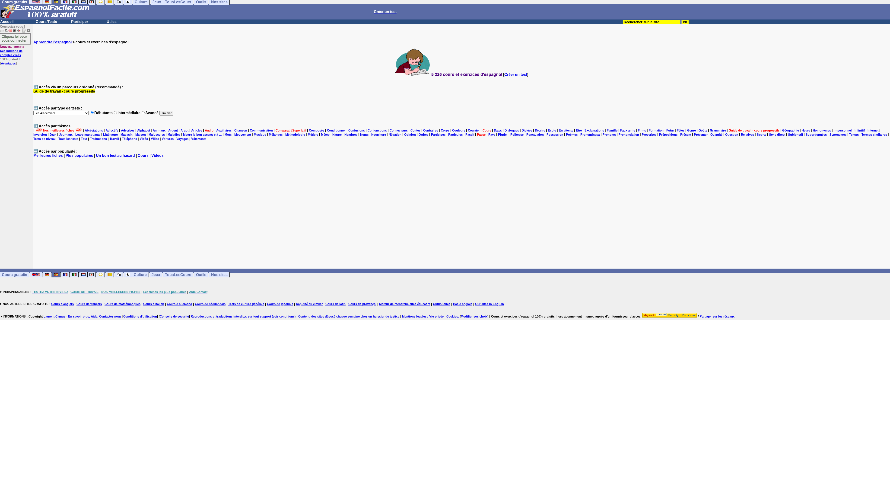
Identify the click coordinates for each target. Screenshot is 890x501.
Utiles (112, 22)
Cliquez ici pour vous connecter (14, 38)
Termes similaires (874, 134)
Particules (455, 134)
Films (642, 130)
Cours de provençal (362, 304)
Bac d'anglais (462, 304)
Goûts (703, 130)
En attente (566, 130)
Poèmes (572, 134)
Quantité (716, 134)
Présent (685, 134)
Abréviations (94, 130)
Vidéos (157, 155)
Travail (114, 139)
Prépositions (668, 134)
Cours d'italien (153, 304)
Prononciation (629, 134)
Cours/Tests (46, 22)
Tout (84, 139)
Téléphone (129, 139)
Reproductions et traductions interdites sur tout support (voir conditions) (243, 316)
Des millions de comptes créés (12, 51)
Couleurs (458, 130)
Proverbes (649, 134)
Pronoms (609, 134)
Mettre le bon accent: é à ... (202, 134)
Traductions (98, 139)
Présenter (701, 134)
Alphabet (143, 130)
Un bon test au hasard (115, 155)
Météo (325, 134)
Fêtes (680, 130)
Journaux (66, 134)
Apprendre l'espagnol (52, 42)
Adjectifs (112, 130)
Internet (873, 130)
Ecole (552, 130)
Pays (491, 134)
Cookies (452, 316)
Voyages (182, 139)
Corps (445, 130)
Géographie (790, 130)
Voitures (168, 139)
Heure (806, 130)
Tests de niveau (44, 139)
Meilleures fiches (48, 155)
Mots (228, 134)
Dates (498, 130)
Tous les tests (68, 139)
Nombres (350, 134)
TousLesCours (178, 275)
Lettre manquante (87, 134)
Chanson (240, 130)
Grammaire (718, 130)
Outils (201, 275)
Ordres (423, 134)
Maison (140, 134)
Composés (316, 130)
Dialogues (512, 130)
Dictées (527, 130)
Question (731, 134)
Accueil (6, 22)
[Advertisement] (462, 215)
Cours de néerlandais (210, 304)
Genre (691, 130)
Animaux (159, 130)
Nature (337, 134)
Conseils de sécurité (174, 316)
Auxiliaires (224, 130)
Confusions (356, 130)
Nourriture (378, 134)
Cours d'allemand (179, 304)
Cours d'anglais (62, 304)
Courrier (474, 130)
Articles (196, 130)
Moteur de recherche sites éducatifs (404, 304)
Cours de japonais (280, 304)
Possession (555, 134)
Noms (364, 134)
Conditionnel (336, 130)
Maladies (174, 134)
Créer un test (515, 75)
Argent (173, 130)
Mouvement (242, 134)
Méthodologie (295, 134)
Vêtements (198, 139)
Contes (415, 130)
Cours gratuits (14, 275)
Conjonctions (377, 130)
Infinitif (860, 130)
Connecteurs (399, 130)
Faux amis (627, 130)
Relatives (747, 134)
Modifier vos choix (474, 316)
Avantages (8, 63)
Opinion (410, 134)
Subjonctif (795, 134)
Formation (656, 130)
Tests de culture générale (246, 304)
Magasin (127, 134)
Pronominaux (590, 134)
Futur (670, 130)
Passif (469, 134)
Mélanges (276, 134)
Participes (438, 134)
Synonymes (838, 134)
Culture (140, 275)
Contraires (430, 130)
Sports (761, 134)
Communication (261, 130)
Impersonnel (843, 130)
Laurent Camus (54, 316)
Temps (854, 134)
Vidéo (144, 139)
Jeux (53, 134)
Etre (579, 130)
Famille (612, 130)
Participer (79, 22)
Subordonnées (816, 134)
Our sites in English (489, 304)
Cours (143, 155)
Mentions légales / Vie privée (423, 316)
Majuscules (157, 134)
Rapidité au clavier (309, 304)
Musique (260, 134)
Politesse (517, 134)
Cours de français (89, 304)
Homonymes (822, 130)
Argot (184, 130)
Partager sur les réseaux (717, 316)
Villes (155, 139)
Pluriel (503, 134)
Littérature (110, 134)
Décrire (540, 130)
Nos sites (219, 275)
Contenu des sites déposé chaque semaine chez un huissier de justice (348, 316)
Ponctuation (535, 134)
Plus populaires (79, 155)
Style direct (777, 134)
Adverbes (127, 130)
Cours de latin (335, 304)
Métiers (313, 134)
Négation (395, 134)
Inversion (40, 134)
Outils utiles (441, 304)
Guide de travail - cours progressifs (64, 91)
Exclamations (594, 130)
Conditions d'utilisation (140, 316)
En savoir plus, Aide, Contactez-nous (94, 316)
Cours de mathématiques (122, 304)
